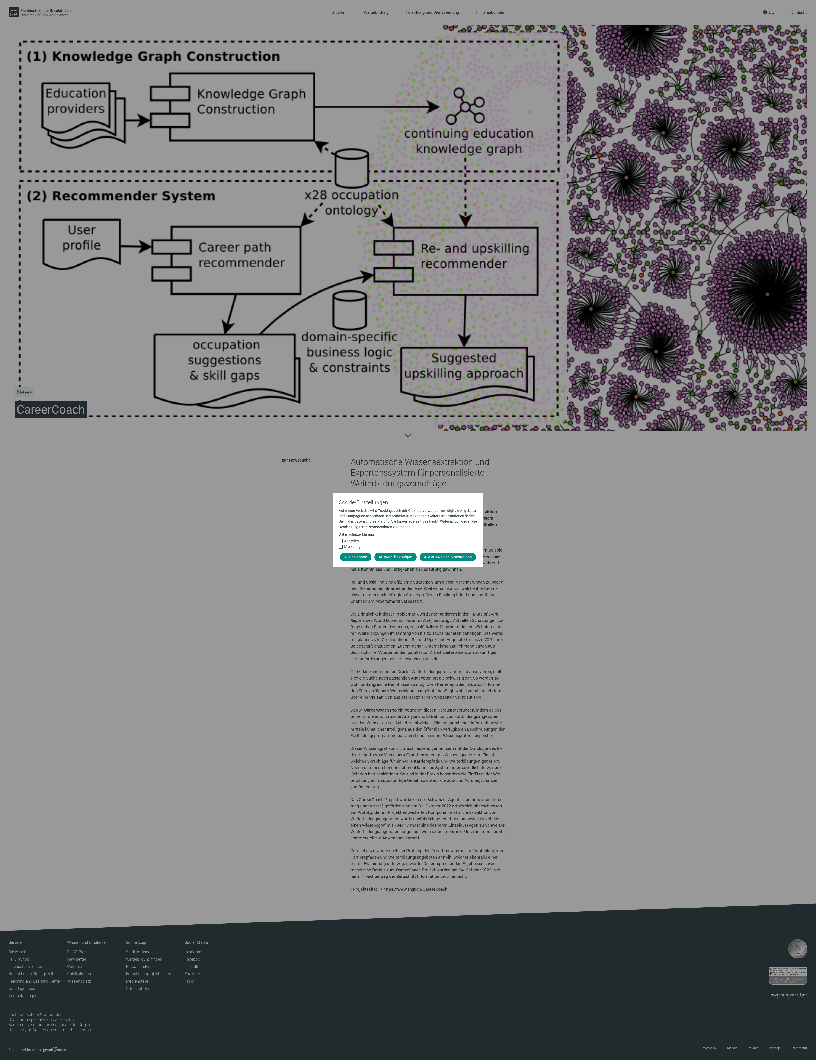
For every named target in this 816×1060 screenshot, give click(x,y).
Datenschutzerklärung (356, 534)
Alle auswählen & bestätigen (448, 557)
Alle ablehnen (355, 557)
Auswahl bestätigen (395, 557)
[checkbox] (406, 541)
